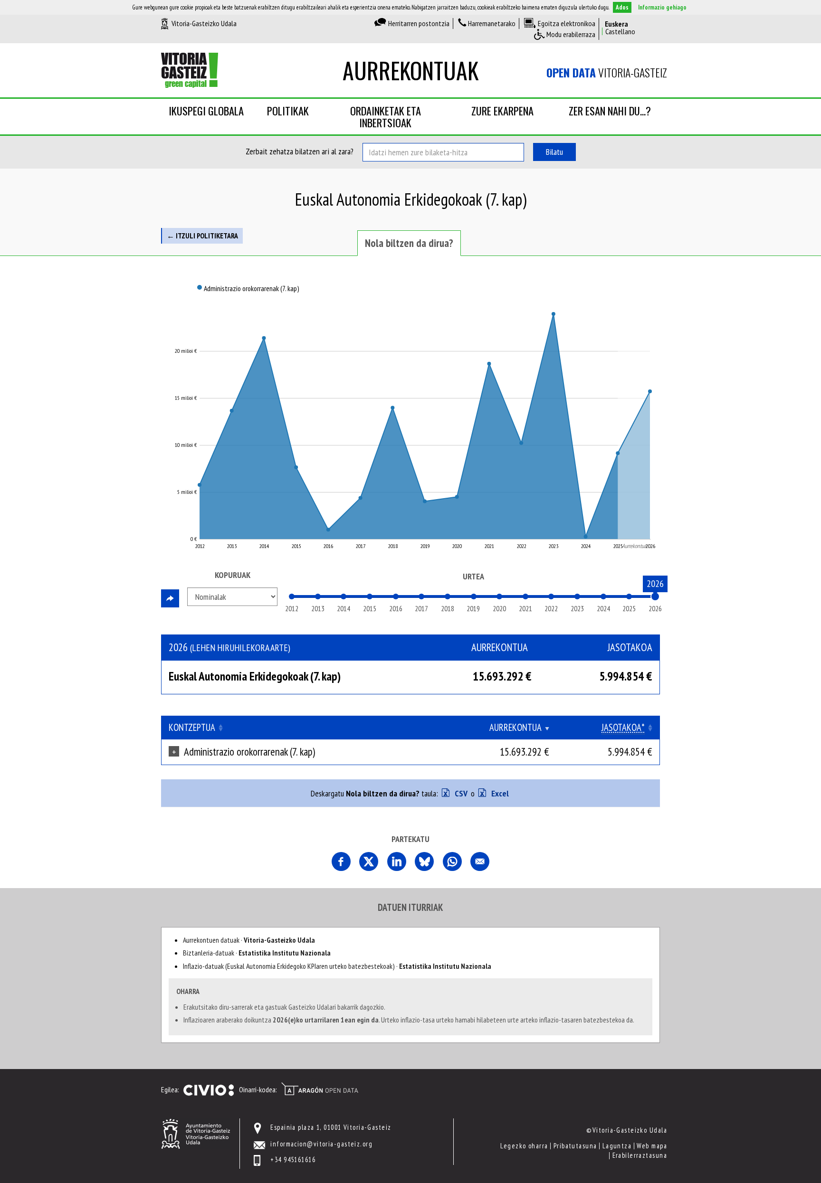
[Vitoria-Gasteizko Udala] (195, 1132)
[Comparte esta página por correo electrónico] (479, 861)
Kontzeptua (192, 727)
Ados (622, 7)
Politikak (288, 111)
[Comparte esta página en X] (368, 861)
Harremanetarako (492, 23)
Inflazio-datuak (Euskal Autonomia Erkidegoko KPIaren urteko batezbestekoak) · (337, 966)
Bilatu (554, 151)
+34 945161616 (292, 1159)
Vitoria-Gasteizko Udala (204, 23)
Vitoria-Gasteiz (606, 73)
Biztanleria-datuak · (257, 952)
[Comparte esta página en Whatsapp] (452, 861)
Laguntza (617, 1145)
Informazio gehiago (662, 7)
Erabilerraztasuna (639, 1155)
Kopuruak (232, 574)
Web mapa (652, 1145)
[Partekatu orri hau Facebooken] (341, 861)
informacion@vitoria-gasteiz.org (321, 1143)
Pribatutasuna (575, 1145)
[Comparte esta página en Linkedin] (396, 861)
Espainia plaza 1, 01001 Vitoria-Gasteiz (330, 1127)
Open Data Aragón (319, 1089)
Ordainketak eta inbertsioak (385, 117)
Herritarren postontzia (418, 23)
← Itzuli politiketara (202, 235)
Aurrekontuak (410, 70)
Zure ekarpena (502, 111)
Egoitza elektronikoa (566, 23)
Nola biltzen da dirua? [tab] (409, 243)
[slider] (655, 596)
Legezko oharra (524, 1145)
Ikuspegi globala (206, 111)
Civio (208, 1090)
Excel (499, 793)
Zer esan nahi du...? (610, 111)
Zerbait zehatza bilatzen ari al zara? (299, 151)
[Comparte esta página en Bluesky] (424, 861)
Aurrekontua (515, 727)
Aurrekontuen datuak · (249, 940)
